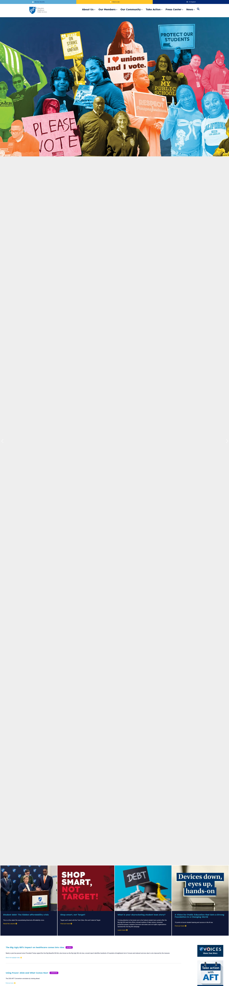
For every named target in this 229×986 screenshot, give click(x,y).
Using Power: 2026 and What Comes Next (27, 973)
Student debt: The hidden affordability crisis (26, 914)
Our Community (130, 9)
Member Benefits (40, 2)
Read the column (9, 924)
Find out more (65, 924)
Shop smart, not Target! (72, 914)
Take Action (153, 9)
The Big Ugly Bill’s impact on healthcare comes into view (35, 947)
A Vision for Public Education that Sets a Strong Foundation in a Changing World (199, 915)
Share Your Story (210, 953)
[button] (227, 441)
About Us (87, 9)
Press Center (173, 9)
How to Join (116, 2)
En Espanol (192, 2)
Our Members (106, 9)
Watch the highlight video (13, 957)
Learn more (122, 930)
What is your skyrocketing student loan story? (141, 914)
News (189, 9)
